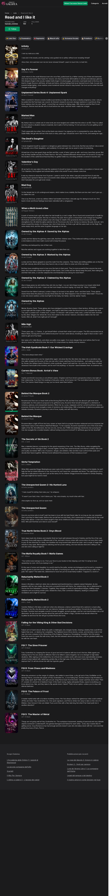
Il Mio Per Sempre (14, 775)
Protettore (87, 38)
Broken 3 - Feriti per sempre (78, 764)
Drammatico (25, 38)
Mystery (99, 38)
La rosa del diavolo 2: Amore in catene (83, 760)
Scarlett (10, 771)
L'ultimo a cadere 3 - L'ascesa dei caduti (23, 780)
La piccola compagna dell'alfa (19, 767)
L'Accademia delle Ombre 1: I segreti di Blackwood (22, 761)
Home (7, 13)
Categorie (95, 3)
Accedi (104, 3)
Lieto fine (11, 38)
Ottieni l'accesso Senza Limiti (75, 3)
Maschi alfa (53, 38)
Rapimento (39, 38)
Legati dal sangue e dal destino (79, 775)
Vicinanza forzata (70, 38)
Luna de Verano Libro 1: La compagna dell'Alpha (82, 770)
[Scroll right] (106, 38)
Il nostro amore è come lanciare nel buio (83, 780)
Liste (15, 13)
